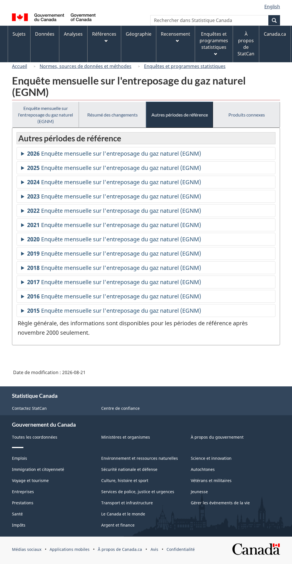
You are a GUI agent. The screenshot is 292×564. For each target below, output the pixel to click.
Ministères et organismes (125, 437)
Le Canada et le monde (123, 514)
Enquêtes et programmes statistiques (185, 66)
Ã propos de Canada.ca (120, 549)
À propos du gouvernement (217, 437)
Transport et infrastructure (127, 502)
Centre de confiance (120, 408)
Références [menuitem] (104, 34)
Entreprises (23, 491)
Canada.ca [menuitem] (275, 34)
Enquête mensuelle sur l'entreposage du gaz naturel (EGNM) (45, 114)
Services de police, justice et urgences (137, 491)
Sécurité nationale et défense (129, 469)
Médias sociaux (26, 549)
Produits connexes (246, 114)
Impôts (18, 525)
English (272, 6)
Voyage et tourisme (30, 480)
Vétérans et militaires (211, 480)
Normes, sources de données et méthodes (85, 66)
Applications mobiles (70, 549)
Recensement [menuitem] (175, 34)
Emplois (19, 458)
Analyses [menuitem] (73, 34)
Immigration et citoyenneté (38, 469)
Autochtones (203, 469)
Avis (154, 549)
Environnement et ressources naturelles (139, 458)
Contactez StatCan (29, 408)
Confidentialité (181, 549)
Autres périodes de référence (179, 114)
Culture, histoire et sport (124, 480)
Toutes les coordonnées (34, 437)
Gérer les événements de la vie (220, 502)
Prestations (22, 502)
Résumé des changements (112, 114)
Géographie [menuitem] (138, 34)
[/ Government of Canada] (54, 18)
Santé (17, 514)
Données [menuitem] (44, 34)
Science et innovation (211, 458)
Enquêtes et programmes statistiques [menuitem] (214, 40)
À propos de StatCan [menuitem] (246, 44)
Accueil (19, 66)
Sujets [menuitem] (19, 34)
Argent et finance (118, 525)
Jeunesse (199, 491)
